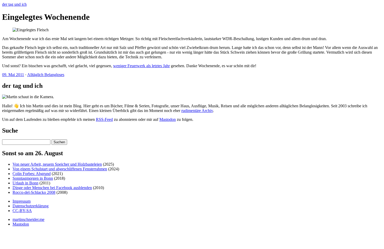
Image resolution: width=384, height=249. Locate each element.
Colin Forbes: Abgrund (32, 173)
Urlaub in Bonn (25, 183)
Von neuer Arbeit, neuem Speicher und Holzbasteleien (57, 164)
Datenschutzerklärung (31, 206)
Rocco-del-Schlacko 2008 (34, 192)
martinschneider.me (28, 219)
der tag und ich (14, 4)
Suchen (59, 142)
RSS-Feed (104, 119)
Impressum (22, 201)
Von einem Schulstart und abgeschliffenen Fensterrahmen (60, 169)
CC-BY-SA (22, 210)
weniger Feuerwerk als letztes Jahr (141, 66)
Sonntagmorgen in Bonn (33, 178)
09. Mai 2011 (13, 74)
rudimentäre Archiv (197, 110)
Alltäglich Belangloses (45, 74)
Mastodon (167, 119)
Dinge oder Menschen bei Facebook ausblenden (52, 187)
